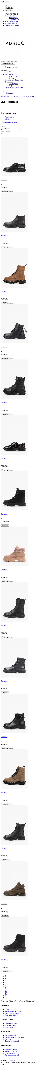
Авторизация (14, 20)
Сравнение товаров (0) (9, 122)
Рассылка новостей (12, 1055)
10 (6, 992)
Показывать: (5, 132)
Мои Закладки (10, 1053)
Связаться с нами (11, 1023)
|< (5, 975)
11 (6, 994)
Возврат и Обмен (11, 1015)
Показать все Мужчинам (14, 87)
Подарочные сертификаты (14, 1037)
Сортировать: (6, 128)
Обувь (11, 78)
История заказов (11, 1051)
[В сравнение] (12, 191)
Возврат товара (10, 1025)
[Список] (2, 126)
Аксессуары (13, 76)
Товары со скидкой (12, 1041)
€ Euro (8, 6)
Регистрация (13, 18)
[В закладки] (10, 191)
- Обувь (23, 96)
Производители (10, 1035)
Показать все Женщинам (14, 80)
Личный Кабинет (11, 1049)
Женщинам (9, 74)
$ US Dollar (9, 8)
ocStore (12, 1060)
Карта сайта (9, 1027)
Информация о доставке (13, 1011)
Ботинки (4, 180)
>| (5, 997)
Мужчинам (9, 82)
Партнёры (8, 1039)
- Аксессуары (14, 96)
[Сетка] (4, 126)
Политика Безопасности (13, 1013)
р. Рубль (8, 10)
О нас (7, 1009)
